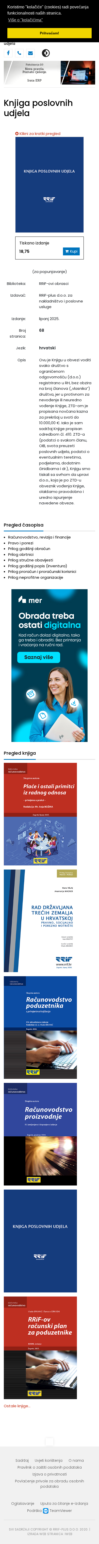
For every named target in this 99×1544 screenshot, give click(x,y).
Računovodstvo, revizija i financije (39, 537)
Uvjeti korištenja (48, 1460)
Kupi (73, 251)
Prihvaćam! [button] (49, 33)
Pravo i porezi (20, 543)
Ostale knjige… (17, 1406)
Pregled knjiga (20, 753)
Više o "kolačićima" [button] (25, 20)
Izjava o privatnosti (49, 1474)
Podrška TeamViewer (49, 1510)
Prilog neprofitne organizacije (35, 577)
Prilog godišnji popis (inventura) (37, 566)
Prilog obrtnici (21, 554)
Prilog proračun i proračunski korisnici (42, 571)
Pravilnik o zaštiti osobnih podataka (50, 1467)
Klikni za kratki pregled (40, 133)
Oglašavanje (22, 1503)
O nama (76, 1460)
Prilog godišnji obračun (29, 548)
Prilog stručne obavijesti (30, 560)
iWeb (68, 1534)
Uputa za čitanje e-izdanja (64, 1503)
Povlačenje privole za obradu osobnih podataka (49, 1484)
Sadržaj (22, 1460)
